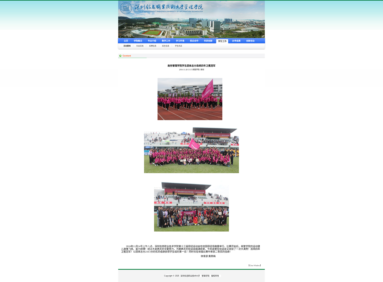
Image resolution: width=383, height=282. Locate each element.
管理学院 (205, 276)
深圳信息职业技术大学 (190, 276)
